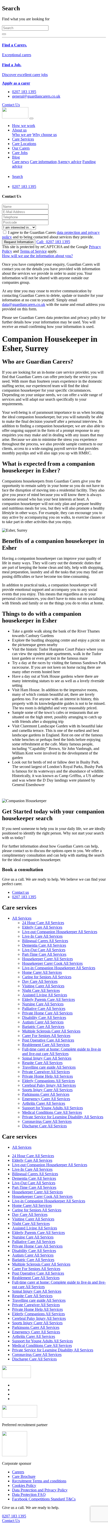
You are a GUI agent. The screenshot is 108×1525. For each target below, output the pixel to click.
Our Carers (21, 148)
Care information (43, 162)
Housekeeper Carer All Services (47, 959)
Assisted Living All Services (44, 995)
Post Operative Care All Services (48, 1040)
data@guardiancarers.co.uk (23, 304)
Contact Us (11, 105)
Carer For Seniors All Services (46, 1035)
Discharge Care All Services (44, 1126)
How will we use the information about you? (37, 256)
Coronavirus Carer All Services (47, 1121)
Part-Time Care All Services (44, 954)
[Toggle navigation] (31, 118)
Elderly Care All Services (42, 927)
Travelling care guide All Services (49, 1067)
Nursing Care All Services (43, 1004)
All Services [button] (21, 918)
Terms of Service (33, 251)
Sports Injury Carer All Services (47, 1090)
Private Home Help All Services (47, 1076)
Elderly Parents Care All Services (48, 999)
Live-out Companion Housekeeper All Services (59, 932)
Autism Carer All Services (43, 1022)
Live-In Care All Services (42, 936)
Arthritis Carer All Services (43, 1103)
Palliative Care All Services (43, 1008)
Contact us (20, 892)
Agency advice (69, 162)
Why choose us (44, 134)
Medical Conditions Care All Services (52, 1112)
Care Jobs (20, 153)
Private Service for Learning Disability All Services (62, 1117)
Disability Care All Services (44, 1017)
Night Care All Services (41, 990)
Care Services (23, 139)
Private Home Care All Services (47, 1013)
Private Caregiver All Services (46, 1072)
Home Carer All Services (42, 972)
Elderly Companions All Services (48, 1081)
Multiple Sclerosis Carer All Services (51, 1031)
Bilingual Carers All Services (45, 941)
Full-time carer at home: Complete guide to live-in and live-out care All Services (61, 1051)
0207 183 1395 (53, 242)
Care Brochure (23, 1476)
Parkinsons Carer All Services (45, 1094)
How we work (23, 125)
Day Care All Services (40, 981)
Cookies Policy (24, 1485)
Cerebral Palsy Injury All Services (49, 1085)
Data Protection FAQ (29, 1494)
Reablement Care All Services (46, 1045)
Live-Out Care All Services (43, 950)
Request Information (18, 242)
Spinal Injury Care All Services (46, 1058)
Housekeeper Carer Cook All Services (52, 963)
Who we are (21, 134)
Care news (20, 162)
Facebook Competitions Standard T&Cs (44, 1499)
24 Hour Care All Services (43, 923)
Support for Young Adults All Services (52, 1108)
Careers (18, 1472)
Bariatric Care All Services (43, 1026)
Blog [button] (16, 157)
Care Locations (24, 144)
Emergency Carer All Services (46, 1099)
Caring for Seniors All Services (46, 977)
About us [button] (19, 130)
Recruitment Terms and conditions (39, 1481)
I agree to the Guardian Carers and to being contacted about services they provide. (51, 234)
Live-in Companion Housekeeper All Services (58, 968)
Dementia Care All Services (44, 945)
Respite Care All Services (42, 1063)
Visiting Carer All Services (43, 986)
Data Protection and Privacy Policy (40, 1490)
